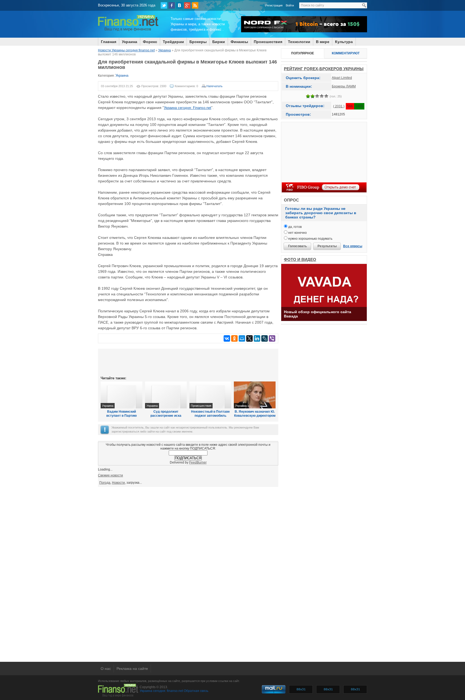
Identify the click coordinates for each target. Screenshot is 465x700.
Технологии (299, 42)
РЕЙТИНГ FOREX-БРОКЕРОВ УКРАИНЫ (324, 68)
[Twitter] (164, 5)
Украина (129, 42)
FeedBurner (198, 462)
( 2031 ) (338, 106)
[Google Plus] (187, 5)
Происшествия (268, 42)
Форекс (150, 42)
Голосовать (297, 246)
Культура (344, 42)
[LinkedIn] (257, 338)
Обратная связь (196, 691)
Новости (118, 483)
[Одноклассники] (234, 338)
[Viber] (272, 338)
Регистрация (274, 5)
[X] (249, 338)
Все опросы (352, 246)
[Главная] (128, 30)
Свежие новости (110, 475)
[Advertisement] (188, 362)
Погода (104, 483)
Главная (108, 42)
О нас (106, 668)
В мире (322, 42)
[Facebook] (171, 5)
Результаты (327, 246)
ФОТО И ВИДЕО (300, 259)
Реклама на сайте (132, 668)
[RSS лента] (195, 5)
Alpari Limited (342, 78)
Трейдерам (173, 42)
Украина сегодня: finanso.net (161, 691)
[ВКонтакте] (179, 5)
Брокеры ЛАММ (344, 86)
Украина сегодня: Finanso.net (187, 108)
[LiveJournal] (264, 338)
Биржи (218, 42)
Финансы (239, 42)
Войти (290, 5)
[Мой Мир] (242, 338)
